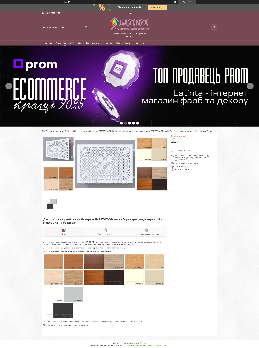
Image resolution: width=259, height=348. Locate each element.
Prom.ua (143, 343)
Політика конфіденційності (158, 345)
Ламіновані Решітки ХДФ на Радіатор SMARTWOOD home (91, 131)
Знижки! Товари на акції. (89, 43)
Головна (48, 43)
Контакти (139, 43)
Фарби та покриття (65, 43)
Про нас (108, 43)
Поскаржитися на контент (135, 345)
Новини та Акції (123, 43)
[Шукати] (86, 27)
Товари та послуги (54, 131)
